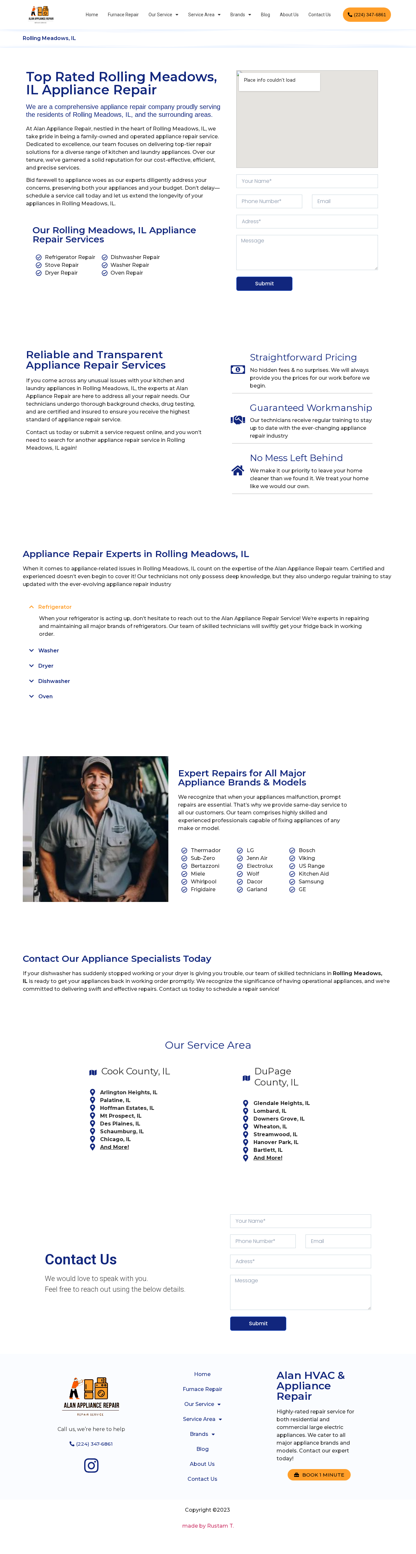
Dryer (46, 666)
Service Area (201, 14)
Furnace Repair (123, 14)
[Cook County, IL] (93, 1073)
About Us (289, 14)
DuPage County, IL (276, 1077)
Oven (45, 696)
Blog (265, 14)
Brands (237, 14)
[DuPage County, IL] (246, 1078)
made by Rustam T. (208, 1526)
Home (92, 14)
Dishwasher (54, 681)
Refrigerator (55, 607)
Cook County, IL (135, 1071)
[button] (208, 607)
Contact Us (319, 14)
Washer (48, 651)
